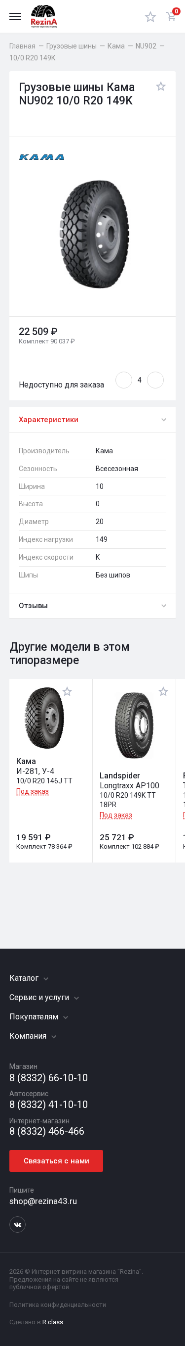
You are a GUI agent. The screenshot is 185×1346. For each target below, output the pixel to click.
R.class (52, 1322)
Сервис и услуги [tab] (40, 997)
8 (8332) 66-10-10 (48, 1078)
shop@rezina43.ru (43, 1201)
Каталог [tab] (24, 978)
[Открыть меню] (15, 16)
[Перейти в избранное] (150, 16)
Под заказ (32, 791)
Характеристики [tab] (48, 419)
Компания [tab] (28, 1036)
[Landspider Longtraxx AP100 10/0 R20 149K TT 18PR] (134, 725)
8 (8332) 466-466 (46, 1131)
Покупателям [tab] (34, 1016)
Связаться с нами (56, 1160)
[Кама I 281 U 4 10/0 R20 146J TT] (44, 718)
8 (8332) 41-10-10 (48, 1104)
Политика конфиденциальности (57, 1304)
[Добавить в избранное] (158, 94)
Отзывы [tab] (33, 605)
